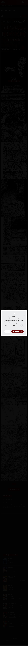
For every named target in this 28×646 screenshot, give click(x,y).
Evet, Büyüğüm (17, 331)
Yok (7, 331)
